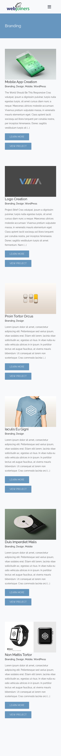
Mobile (29, 86)
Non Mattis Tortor (18, 655)
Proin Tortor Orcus (19, 316)
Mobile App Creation (21, 82)
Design (20, 86)
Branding (10, 86)
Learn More (17, 136)
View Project (18, 146)
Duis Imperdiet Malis (21, 542)
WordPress (40, 86)
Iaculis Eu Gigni (17, 429)
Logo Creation (16, 199)
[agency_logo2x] (18, 3)
